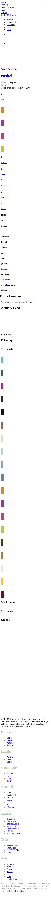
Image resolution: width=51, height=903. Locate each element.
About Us (11, 866)
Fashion (10, 797)
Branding (11, 819)
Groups (10, 776)
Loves (3, 209)
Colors (3, 174)
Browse (10, 19)
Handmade (11, 821)
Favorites (4, 197)
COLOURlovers (8, 15)
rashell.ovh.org (8, 285)
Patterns (10, 743)
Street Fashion (13, 829)
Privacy (10, 871)
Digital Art (11, 795)
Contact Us (11, 869)
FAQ (9, 876)
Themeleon (11, 848)
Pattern (4, 163)
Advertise (11, 864)
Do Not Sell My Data (15, 891)
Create (4, 12)
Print (9, 802)
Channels (11, 24)
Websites (10, 831)
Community (12, 22)
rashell (7, 75)
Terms (9, 874)
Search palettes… (8, 7)
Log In (4, 2)
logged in (16, 302)
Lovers (10, 778)
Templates (5, 186)
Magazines (11, 826)
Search (4, 10)
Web (8, 805)
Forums (10, 773)
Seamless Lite (12, 845)
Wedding (10, 807)
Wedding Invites (14, 833)
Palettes (4, 99)
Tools (9, 29)
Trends (9, 27)
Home (9, 800)
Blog (9, 781)
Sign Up (4, 5)
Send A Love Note (9, 69)
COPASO (11, 853)
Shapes (10, 745)
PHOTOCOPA (13, 850)
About (5, 858)
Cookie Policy (13, 879)
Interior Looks (13, 824)
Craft (9, 792)
